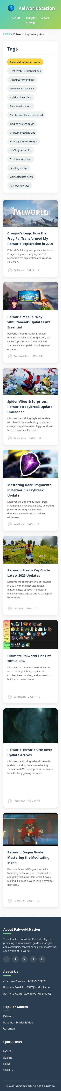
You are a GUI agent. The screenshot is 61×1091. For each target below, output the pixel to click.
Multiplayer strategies (22, 88)
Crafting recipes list (20, 150)
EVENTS (31, 18)
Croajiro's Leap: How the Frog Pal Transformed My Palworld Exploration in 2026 (30, 238)
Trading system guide (22, 123)
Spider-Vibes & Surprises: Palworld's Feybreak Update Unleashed (30, 406)
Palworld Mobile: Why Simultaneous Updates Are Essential (29, 322)
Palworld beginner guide (25, 62)
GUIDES (30, 23)
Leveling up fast (19, 168)
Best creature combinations (25, 70)
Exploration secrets (20, 159)
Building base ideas (21, 97)
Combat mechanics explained (26, 115)
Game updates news (21, 176)
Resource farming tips (22, 79)
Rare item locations (20, 106)
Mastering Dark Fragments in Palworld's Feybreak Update (29, 490)
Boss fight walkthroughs (23, 141)
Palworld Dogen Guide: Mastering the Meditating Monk (28, 857)
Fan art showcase (19, 185)
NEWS (45, 18)
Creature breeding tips (22, 132)
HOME (16, 18)
